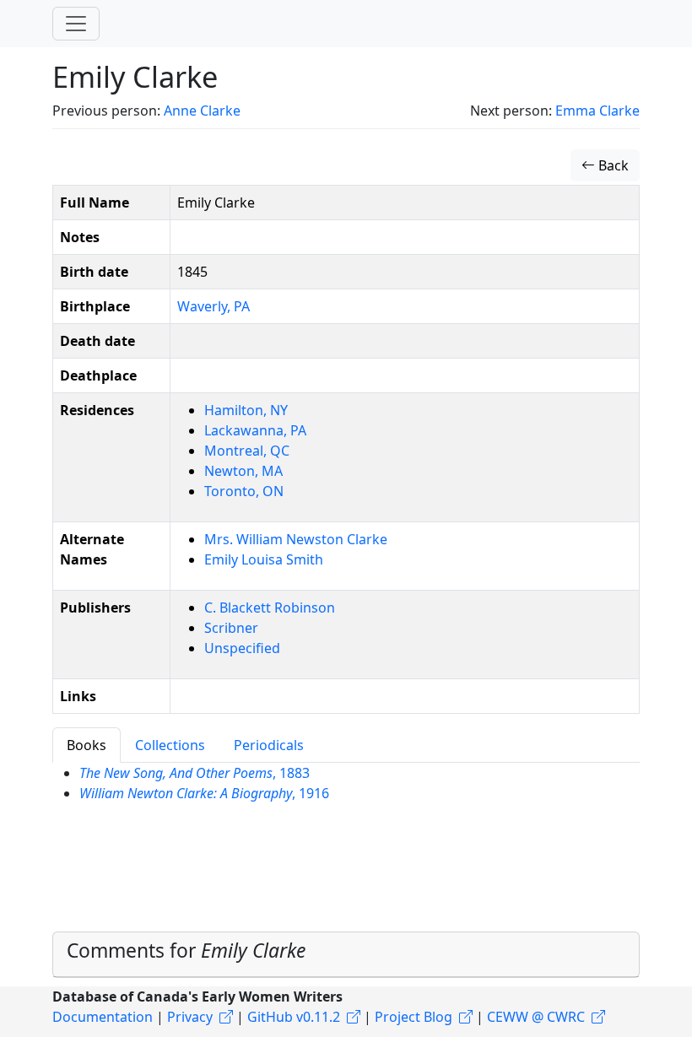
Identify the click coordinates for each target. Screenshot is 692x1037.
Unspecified (242, 648)
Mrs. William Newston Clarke (295, 539)
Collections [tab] (170, 745)
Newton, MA (243, 471)
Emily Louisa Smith (263, 559)
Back (612, 165)
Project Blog (413, 1016)
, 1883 (194, 773)
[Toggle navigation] (76, 24)
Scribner (231, 627)
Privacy (190, 1016)
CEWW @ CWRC (536, 1016)
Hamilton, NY (246, 410)
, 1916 (204, 793)
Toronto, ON (244, 491)
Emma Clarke (597, 110)
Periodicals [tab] (269, 745)
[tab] (346, 954)
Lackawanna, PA (255, 430)
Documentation (102, 1016)
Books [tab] (86, 745)
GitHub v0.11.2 (293, 1016)
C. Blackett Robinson (269, 607)
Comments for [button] (186, 950)
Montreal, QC (246, 450)
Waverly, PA (213, 306)
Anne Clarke (202, 110)
